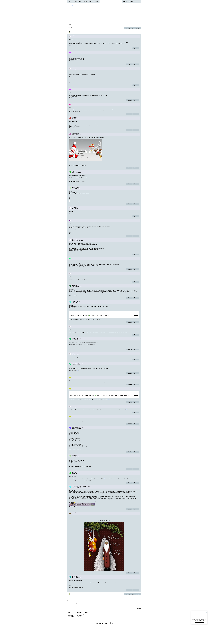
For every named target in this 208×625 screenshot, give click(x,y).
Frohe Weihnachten (75, 133)
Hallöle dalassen (75, 416)
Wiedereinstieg (74, 285)
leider (73, 388)
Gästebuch (79, 617)
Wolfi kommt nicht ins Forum (77, 88)
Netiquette (70, 619)
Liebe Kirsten (74, 353)
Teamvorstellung (80, 614)
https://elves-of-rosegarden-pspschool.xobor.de (79, 193)
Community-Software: (104, 623)
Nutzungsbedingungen (72, 617)
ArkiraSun (73, 240)
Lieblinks (86, 612)
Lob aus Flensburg (75, 103)
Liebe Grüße (74, 512)
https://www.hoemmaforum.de (79, 165)
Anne (72, 36)
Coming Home (74, 239)
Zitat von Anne (73, 393)
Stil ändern (139, 608)
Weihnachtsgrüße (75, 576)
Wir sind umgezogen (75, 187)
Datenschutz (70, 615)
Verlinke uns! (79, 615)
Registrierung (74, 117)
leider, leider (74, 376)
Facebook (79, 616)
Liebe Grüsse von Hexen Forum (78, 427)
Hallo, (73, 219)
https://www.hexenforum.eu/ (75, 449)
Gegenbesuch (74, 455)
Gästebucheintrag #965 (76, 338)
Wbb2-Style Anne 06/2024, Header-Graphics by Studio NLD (104, 622)
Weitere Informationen (199, 622)
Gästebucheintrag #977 (76, 301)
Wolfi (73, 67)
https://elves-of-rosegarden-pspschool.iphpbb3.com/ (80, 466)
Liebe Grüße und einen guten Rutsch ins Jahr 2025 (81, 486)
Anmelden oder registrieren (128, 1)
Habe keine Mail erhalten (76, 51)
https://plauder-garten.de (74, 506)
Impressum (70, 614)
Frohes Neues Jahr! (75, 472)
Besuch (73, 171)
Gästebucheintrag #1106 (76, 257)
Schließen (206, 612)
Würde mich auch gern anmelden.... (78, 363)
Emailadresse (74, 35)
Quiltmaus (73, 405)
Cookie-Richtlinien (71, 616)
